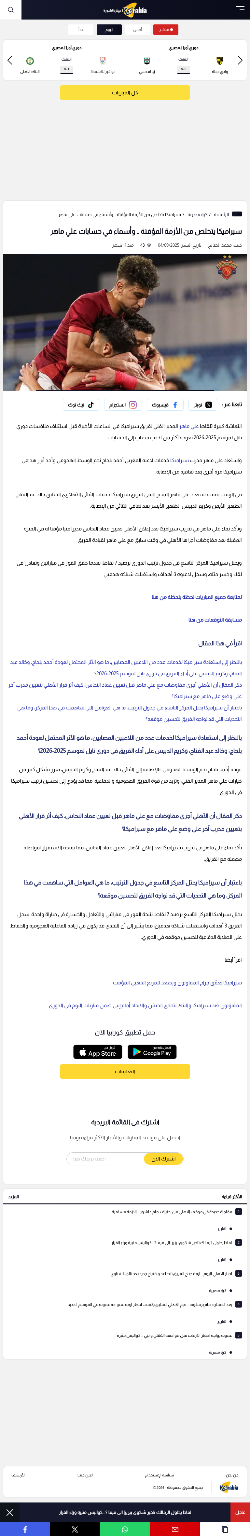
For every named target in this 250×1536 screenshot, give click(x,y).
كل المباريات (125, 92)
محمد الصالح (220, 245)
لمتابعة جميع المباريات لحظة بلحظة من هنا (197, 597)
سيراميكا (179, 460)
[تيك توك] (81, 404)
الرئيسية (221, 214)
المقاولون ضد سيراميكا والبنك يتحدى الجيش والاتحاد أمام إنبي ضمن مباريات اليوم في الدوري (145, 1005)
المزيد (13, 1196)
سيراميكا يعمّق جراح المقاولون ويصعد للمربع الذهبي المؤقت (177, 982)
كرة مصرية (197, 214)
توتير (212, 403)
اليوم (109, 29)
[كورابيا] (125, 10)
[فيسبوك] (165, 404)
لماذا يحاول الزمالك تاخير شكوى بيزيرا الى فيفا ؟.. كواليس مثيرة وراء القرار (125, 1512)
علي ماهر (189, 426)
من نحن (232, 1475)
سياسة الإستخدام (159, 1475)
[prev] (240, 60)
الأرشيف (18, 1475)
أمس (137, 29)
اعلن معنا (85, 1475)
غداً (81, 29)
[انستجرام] (123, 404)
